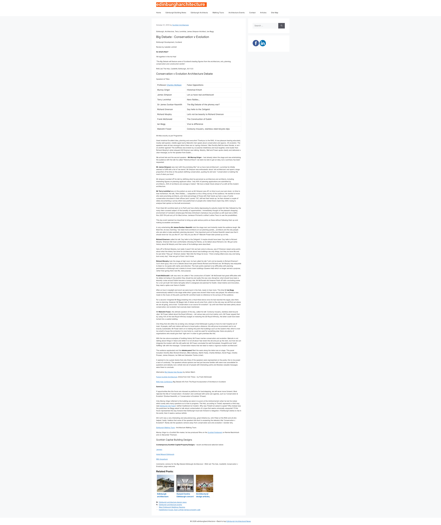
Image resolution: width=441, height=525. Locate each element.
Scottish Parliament (215, 432)
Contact (252, 12)
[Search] (281, 25)
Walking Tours (218, 12)
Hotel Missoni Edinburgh (165, 454)
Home (158, 12)
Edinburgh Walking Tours (165, 428)
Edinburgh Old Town (167, 406)
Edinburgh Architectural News (238, 521)
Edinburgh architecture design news (173, 502)
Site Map (274, 12)
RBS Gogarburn (162, 459)
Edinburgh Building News (176, 12)
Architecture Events (237, 12)
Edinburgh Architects (199, 12)
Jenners (159, 449)
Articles (263, 12)
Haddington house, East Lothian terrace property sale (179, 510)
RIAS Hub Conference (164, 382)
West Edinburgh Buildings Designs (172, 507)
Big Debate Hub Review (173, 372)
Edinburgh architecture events (170, 505)
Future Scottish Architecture (166, 377)
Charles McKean (174, 85)
